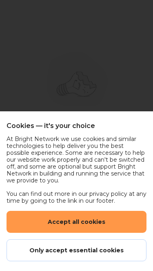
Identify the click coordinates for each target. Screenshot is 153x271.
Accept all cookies (76, 221)
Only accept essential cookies (76, 250)
